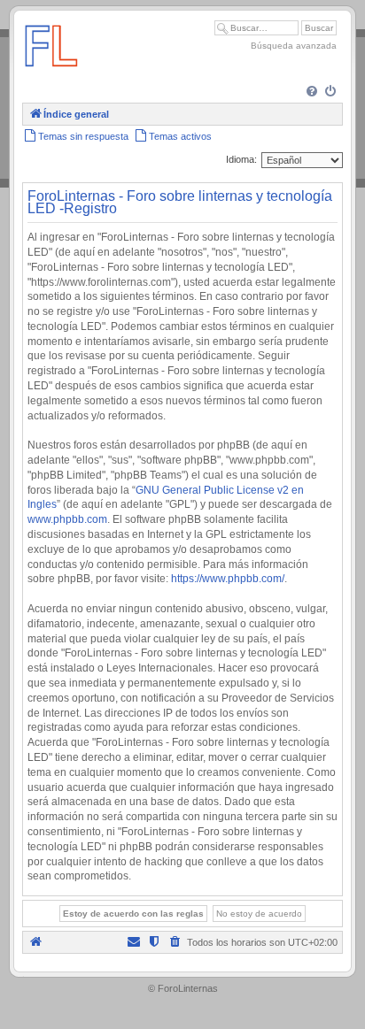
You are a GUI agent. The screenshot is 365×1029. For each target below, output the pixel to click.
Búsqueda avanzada (294, 45)
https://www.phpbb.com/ (227, 578)
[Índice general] (51, 75)
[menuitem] (313, 92)
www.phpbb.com (67, 519)
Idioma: (241, 159)
